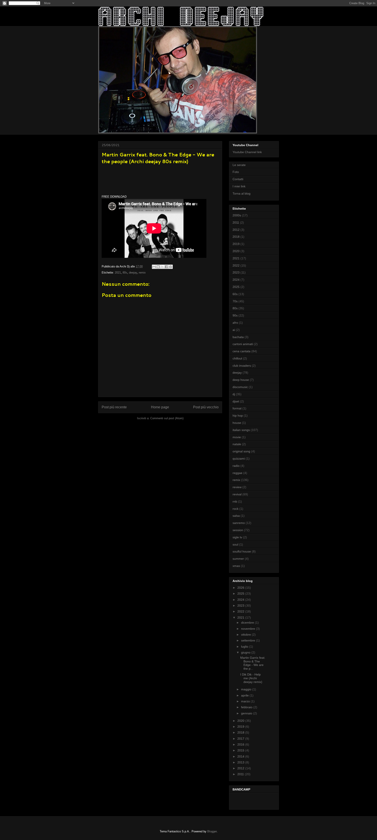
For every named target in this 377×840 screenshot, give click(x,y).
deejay (133, 272)
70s (235, 301)
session (238, 530)
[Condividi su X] (162, 267)
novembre (248, 628)
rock (235, 508)
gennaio (247, 713)
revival (237, 494)
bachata (238, 337)
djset (236, 401)
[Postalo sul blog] (158, 267)
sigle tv (237, 537)
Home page (160, 407)
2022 (236, 265)
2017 (241, 738)
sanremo (239, 523)
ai (234, 330)
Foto (236, 172)
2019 (236, 244)
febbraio (247, 707)
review (237, 487)
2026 (241, 587)
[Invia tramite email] (154, 267)
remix (142, 272)
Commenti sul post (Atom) (166, 418)
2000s (237, 215)
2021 (118, 272)
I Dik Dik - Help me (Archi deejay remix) (251, 678)
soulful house (242, 551)
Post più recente (114, 407)
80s (125, 272)
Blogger (212, 831)
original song (241, 451)
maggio (246, 689)
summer (238, 558)
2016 (241, 744)
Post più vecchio (206, 407)
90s (235, 315)
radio (236, 465)
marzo (246, 701)
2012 (236, 229)
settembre (248, 640)
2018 (236, 236)
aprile (245, 695)
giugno (246, 652)
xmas (236, 566)
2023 (236, 272)
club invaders (242, 365)
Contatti (238, 179)
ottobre (246, 634)
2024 (236, 279)
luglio (245, 646)
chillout (237, 358)
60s (235, 294)
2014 (241, 756)
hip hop (238, 415)
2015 (241, 750)
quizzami (239, 458)
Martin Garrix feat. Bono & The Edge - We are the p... (252, 663)
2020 (236, 251)
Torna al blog (241, 193)
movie (237, 437)
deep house (241, 380)
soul (235, 544)
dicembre (248, 622)
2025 (236, 287)
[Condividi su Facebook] (166, 267)
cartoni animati (243, 344)
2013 (241, 762)
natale (237, 444)
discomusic (240, 387)
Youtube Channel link (247, 152)
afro (235, 322)
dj (234, 394)
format (237, 408)
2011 (236, 222)
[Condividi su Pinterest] (170, 267)
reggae (237, 473)
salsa (236, 515)
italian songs (241, 430)
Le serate (239, 165)
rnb (235, 501)
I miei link (239, 186)
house (237, 422)
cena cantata (241, 351)
